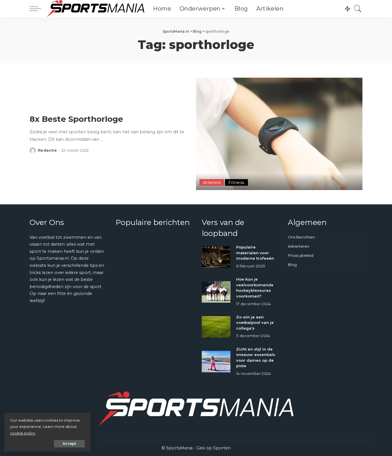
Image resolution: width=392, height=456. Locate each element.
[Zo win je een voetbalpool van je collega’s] (216, 327)
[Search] (357, 8)
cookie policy (22, 433)
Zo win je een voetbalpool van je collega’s (255, 322)
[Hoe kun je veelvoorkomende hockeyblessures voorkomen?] (216, 292)
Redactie (47, 150)
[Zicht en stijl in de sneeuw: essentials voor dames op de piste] (216, 361)
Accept (69, 443)
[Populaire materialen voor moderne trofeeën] (216, 257)
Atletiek (212, 182)
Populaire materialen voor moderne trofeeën (255, 253)
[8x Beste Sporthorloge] (279, 134)
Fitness (236, 182)
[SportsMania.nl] (95, 8)
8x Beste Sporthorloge (76, 119)
